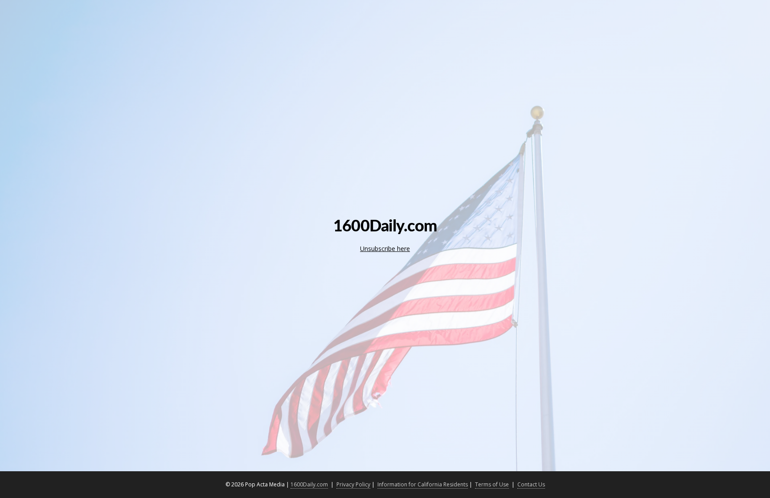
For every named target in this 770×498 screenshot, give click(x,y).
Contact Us (531, 484)
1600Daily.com (309, 484)
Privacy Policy (353, 484)
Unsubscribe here (385, 248)
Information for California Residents (422, 484)
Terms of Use (492, 484)
